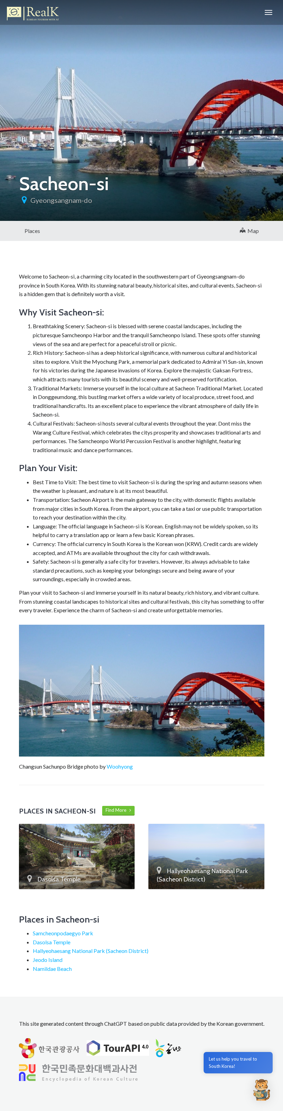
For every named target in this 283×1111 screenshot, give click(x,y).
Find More (117, 810)
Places (32, 230)
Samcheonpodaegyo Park (63, 933)
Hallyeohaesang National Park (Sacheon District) (90, 950)
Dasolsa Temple (51, 942)
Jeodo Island (47, 959)
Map (252, 230)
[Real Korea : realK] (33, 12)
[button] (262, 1090)
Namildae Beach (52, 968)
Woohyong (120, 766)
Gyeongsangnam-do (61, 200)
